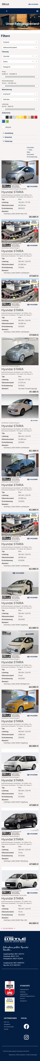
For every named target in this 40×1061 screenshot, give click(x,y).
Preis (30, 150)
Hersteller (30, 147)
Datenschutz (12, 1054)
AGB (17, 1054)
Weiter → (12, 928)
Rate (28, 152)
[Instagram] (26, 1037)
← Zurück (4, 928)
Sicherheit (8, 137)
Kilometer (30, 154)
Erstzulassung (32, 157)
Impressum (22, 1054)
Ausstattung (9, 133)
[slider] (3, 76)
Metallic (8, 127)
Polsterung (8, 141)
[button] (37, 11)
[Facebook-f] (7, 11)
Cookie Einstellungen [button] (31, 1054)
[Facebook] (26, 1026)
